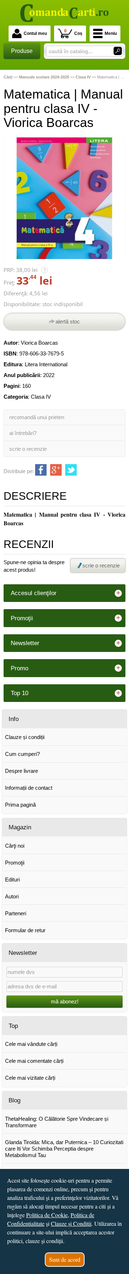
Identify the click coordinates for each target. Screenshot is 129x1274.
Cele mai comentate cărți (34, 1061)
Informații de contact (28, 788)
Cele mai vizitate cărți (30, 1078)
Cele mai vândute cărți (31, 1044)
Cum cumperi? (22, 754)
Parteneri (15, 913)
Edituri (12, 879)
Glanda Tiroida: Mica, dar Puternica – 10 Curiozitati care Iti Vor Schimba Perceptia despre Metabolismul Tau (64, 1148)
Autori (12, 896)
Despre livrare (21, 771)
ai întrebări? (23, 433)
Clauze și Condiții (71, 1223)
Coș (73, 32)
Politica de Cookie (47, 1215)
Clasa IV (41, 397)
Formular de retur (25, 930)
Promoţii (14, 863)
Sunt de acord (64, 1259)
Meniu (111, 33)
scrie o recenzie (28, 449)
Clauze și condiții (24, 737)
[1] (118, 51)
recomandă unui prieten (36, 417)
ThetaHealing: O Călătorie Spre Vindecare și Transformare (56, 1122)
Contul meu (35, 33)
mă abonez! (64, 1001)
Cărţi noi (14, 846)
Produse (22, 51)
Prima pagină (20, 805)
